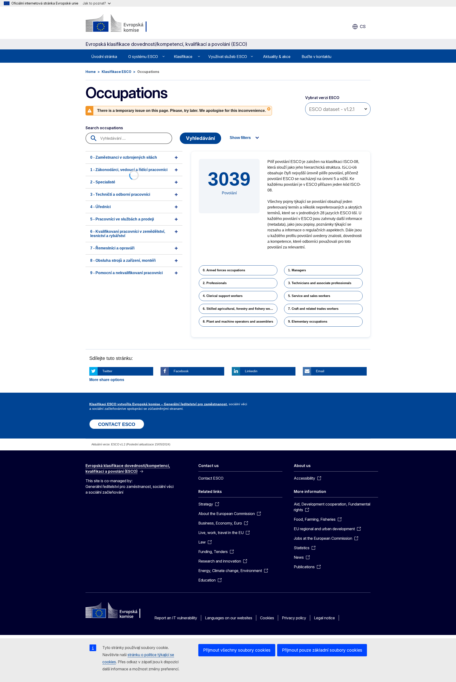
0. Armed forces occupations (224, 270)
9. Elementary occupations (307, 321)
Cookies (267, 617)
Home (91, 72)
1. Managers (297, 270)
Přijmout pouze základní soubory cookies (322, 650)
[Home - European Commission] (124, 23)
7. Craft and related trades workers (313, 308)
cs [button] (363, 26)
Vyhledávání (200, 138)
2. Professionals (215, 283)
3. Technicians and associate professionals (319, 283)
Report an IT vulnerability (175, 617)
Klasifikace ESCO (116, 72)
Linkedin (251, 371)
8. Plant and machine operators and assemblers (238, 321)
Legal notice (324, 617)
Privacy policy (294, 617)
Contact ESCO (210, 478)
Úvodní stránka (104, 56)
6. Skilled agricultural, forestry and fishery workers (240, 308)
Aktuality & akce (276, 56)
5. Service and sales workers (309, 296)
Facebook (181, 371)
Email (320, 371)
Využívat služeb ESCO (227, 56)
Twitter (107, 371)
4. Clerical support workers (222, 296)
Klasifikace (183, 56)
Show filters (240, 138)
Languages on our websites (228, 617)
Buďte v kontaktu (316, 56)
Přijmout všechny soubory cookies (237, 650)
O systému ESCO (143, 56)
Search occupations (104, 127)
